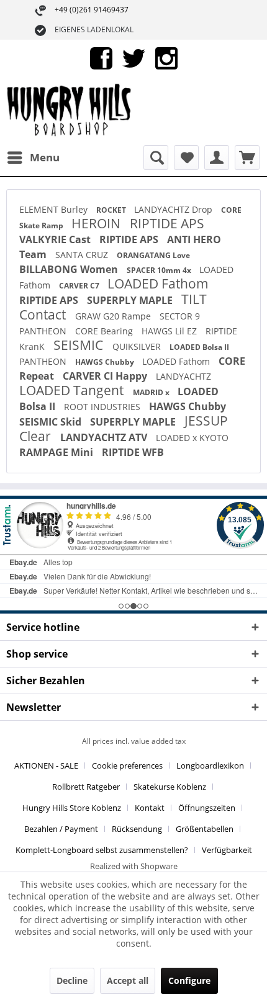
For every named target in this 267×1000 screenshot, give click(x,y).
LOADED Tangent (73, 390)
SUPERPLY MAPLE (131, 300)
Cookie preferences (127, 765)
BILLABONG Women (69, 269)
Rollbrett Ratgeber (86, 786)
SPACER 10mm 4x (160, 270)
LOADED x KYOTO (192, 438)
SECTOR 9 (180, 316)
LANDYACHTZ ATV (105, 437)
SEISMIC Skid (51, 422)
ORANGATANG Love (153, 255)
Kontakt (150, 807)
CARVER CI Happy (106, 376)
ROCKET (112, 210)
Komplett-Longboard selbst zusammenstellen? (102, 849)
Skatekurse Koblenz (170, 786)
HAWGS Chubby (105, 362)
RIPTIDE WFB (133, 452)
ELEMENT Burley (54, 209)
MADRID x (152, 392)
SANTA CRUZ (83, 255)
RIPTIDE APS (167, 223)
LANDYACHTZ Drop (174, 209)
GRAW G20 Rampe (114, 316)
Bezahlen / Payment (61, 828)
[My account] (216, 157)
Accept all (127, 980)
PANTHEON (44, 331)
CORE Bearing (105, 331)
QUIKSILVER (137, 346)
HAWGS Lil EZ (170, 331)
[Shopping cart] (247, 157)
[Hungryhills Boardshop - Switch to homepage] (70, 111)
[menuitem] (33, 157)
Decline (72, 980)
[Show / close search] (155, 157)
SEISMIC (79, 345)
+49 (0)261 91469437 (92, 9)
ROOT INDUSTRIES (103, 407)
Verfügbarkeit (227, 849)
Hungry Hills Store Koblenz (71, 807)
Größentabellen (204, 828)
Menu (45, 157)
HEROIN (97, 223)
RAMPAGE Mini (57, 452)
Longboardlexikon (210, 765)
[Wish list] (186, 157)
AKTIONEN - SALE (46, 765)
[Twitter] (133, 57)
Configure (189, 980)
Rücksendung (137, 828)
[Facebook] (101, 57)
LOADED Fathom (158, 283)
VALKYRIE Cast (56, 239)
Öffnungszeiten (206, 807)
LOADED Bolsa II (199, 347)
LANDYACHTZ (183, 376)
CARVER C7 (80, 285)
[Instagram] (166, 57)
